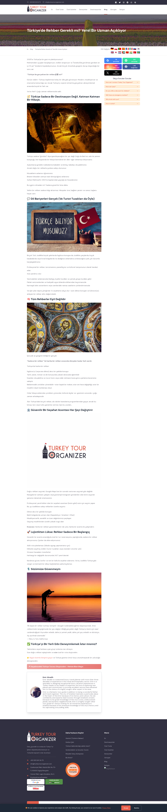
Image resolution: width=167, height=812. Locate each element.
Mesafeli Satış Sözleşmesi (75, 754)
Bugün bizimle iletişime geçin (41, 658)
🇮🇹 (131, 48)
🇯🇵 (116, 52)
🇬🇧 (112, 52)
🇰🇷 (138, 48)
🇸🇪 (138, 52)
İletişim (122, 10)
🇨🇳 (127, 52)
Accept (126, 808)
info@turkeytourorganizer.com (54, 2)
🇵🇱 (116, 48)
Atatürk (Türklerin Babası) (75, 738)
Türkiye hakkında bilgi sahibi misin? (78, 746)
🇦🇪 (124, 52)
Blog (105, 10)
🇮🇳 (131, 52)
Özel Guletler (71, 10)
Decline (136, 808)
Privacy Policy (106, 808)
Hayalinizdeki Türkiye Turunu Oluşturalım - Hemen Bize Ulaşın (56, 666)
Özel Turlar (60, 10)
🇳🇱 (120, 52)
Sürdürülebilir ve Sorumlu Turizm (77, 750)
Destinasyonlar (95, 10)
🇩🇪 (112, 48)
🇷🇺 (135, 48)
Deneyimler (83, 10)
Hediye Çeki (70, 742)
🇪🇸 (124, 48)
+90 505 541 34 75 (35, 2)
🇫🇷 (127, 48)
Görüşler (113, 10)
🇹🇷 (135, 52)
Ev (52, 10)
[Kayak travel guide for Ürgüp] (83, 770)
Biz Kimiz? (69, 758)
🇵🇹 (120, 48)
